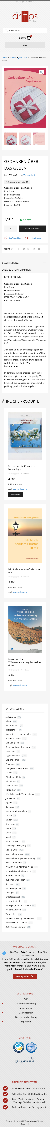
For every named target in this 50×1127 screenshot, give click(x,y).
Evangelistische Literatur (17, 768)
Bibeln (9, 721)
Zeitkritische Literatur (16, 927)
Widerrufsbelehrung (26, 1003)
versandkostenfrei (14, 901)
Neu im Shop (12, 849)
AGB (26, 999)
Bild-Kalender (12, 725)
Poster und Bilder (14, 862)
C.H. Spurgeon (12, 742)
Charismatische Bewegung (18, 747)
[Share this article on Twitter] (23, 249)
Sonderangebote (13, 888)
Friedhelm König (13, 777)
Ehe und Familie (13, 759)
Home (4, 57)
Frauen (9, 772)
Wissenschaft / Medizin (16, 922)
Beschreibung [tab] (10, 262)
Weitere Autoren (13, 909)
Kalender (10, 807)
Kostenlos (10, 824)
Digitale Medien (13, 755)
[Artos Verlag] (25, 21)
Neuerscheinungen (14, 854)
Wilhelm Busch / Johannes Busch (21, 918)
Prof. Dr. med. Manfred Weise (19, 867)
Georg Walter (12, 785)
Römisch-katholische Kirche (18, 871)
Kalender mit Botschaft (16, 811)
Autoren (12, 57)
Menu (25, 45)
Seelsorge (10, 884)
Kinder (9, 819)
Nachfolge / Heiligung (16, 845)
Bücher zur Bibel (13, 738)
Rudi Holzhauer (13, 875)
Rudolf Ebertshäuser (15, 879)
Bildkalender (11, 729)
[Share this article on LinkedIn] (33, 249)
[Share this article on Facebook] (18, 249)
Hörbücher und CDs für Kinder (20, 794)
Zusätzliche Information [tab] (16, 269)
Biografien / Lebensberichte (18, 734)
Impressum (26, 1021)
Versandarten (26, 1008)
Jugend (9, 802)
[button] (41, 72)
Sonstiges (10, 892)
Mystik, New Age (13, 841)
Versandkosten (30, 175)
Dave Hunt (10, 751)
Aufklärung (11, 717)
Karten (9, 815)
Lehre (8, 828)
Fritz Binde (11, 781)
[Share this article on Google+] (28, 249)
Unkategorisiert (13, 897)
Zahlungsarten (26, 1012)
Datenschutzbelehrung (26, 1017)
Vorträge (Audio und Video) (18, 905)
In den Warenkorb (32, 229)
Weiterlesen (15, 494)
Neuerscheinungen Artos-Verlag (20, 858)
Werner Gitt (11, 914)
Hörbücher (11, 790)
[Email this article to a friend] (38, 249)
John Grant (22, 57)
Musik (8, 832)
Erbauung (10, 764)
